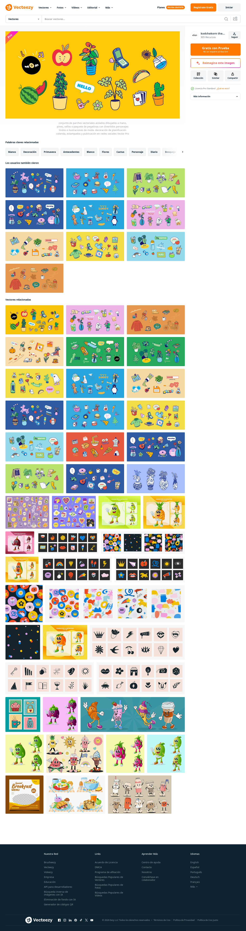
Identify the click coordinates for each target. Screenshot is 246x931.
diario (154, 151)
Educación (50, 882)
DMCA (98, 867)
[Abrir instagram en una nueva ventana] (64, 920)
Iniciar (229, 7)
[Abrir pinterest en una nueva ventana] (75, 920)
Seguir (234, 37)
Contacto (147, 867)
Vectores (44, 7)
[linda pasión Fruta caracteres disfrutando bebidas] (19, 542)
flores (105, 151)
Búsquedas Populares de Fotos (109, 886)
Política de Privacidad (184, 920)
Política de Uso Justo (207, 920)
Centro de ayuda (151, 862)
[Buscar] (226, 19)
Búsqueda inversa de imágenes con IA (56, 893)
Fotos (60, 7)
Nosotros (147, 872)
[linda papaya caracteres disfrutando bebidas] (21, 569)
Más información (201, 96)
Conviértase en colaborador (150, 878)
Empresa (49, 877)
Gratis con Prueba (215, 49)
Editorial (92, 7)
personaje (137, 151)
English (194, 862)
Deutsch (195, 877)
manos (12, 151)
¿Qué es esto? (223, 88)
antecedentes (71, 151)
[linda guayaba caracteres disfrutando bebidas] (24, 753)
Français (195, 882)
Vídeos (75, 7)
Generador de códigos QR (58, 904)
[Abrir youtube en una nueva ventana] (91, 920)
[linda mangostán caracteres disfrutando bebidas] (60, 714)
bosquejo (170, 151)
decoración (29, 151)
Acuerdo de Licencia (106, 862)
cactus (120, 151)
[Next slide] (179, 152)
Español (194, 867)
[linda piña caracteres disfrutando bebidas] (164, 512)
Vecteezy (49, 867)
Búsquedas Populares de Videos (109, 894)
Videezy (48, 872)
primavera (50, 151)
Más (107, 7)
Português (196, 872)
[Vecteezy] (19, 7)
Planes (161, 7)
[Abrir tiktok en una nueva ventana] (81, 920)
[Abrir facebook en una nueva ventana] (59, 920)
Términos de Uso (162, 920)
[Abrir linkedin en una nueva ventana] (70, 920)
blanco (91, 151)
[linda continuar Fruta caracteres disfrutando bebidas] (125, 753)
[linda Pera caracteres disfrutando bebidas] (119, 512)
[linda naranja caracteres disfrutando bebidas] (65, 642)
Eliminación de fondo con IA (60, 899)
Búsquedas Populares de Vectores (109, 878)
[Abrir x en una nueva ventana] (86, 920)
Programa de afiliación (107, 872)
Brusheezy (50, 862)
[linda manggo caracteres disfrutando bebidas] (166, 753)
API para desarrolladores (58, 886)
